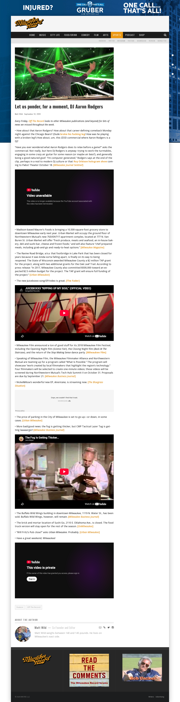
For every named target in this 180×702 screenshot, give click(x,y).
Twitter (111, 41)
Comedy (85, 35)
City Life (55, 35)
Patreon (152, 41)
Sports (117, 35)
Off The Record (33, 607)
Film (96, 35)
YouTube (131, 41)
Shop (142, 35)
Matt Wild (19, 114)
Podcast (130, 35)
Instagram (121, 41)
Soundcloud (141, 41)
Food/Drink (70, 35)
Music (42, 35)
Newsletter (162, 41)
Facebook (102, 41)
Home (32, 35)
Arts (105, 35)
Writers (151, 697)
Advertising (160, 697)
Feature (20, 607)
